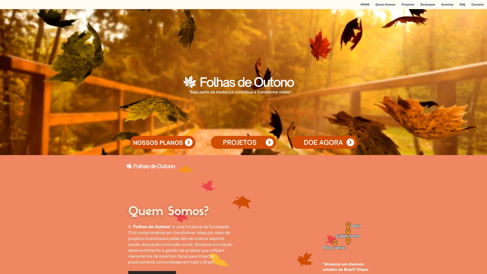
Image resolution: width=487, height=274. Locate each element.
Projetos (240, 142)
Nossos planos (158, 142)
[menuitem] (364, 4)
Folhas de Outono (154, 166)
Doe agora (323, 142)
